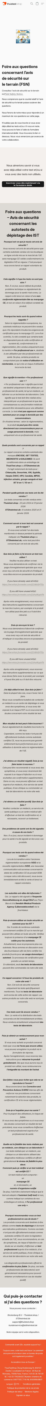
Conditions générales (31, 1384)
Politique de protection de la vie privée (23, 1388)
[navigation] (13, 1384)
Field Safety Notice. (14, 94)
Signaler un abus (23, 1395)
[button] (12, 3)
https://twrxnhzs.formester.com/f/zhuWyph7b (23, 594)
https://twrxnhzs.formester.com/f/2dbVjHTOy (23, 584)
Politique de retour (14, 1392)
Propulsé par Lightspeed (23, 1399)
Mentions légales (32, 1392)
